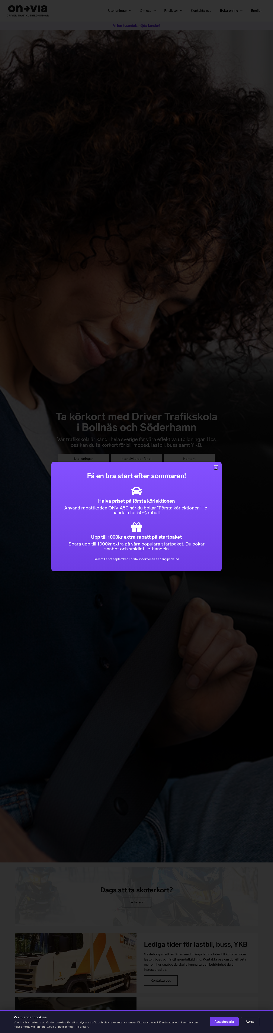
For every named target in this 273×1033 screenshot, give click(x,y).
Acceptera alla (224, 1022)
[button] (216, 467)
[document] (136, 516)
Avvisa (250, 1022)
